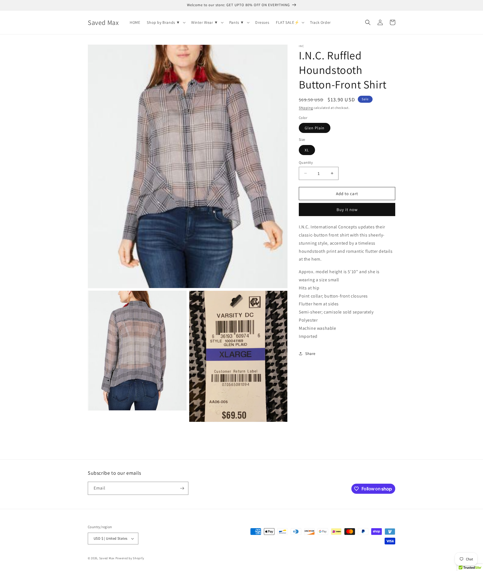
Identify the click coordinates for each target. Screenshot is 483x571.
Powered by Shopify (129, 558)
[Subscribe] (182, 488)
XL (307, 149)
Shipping (306, 108)
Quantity (306, 162)
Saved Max (107, 558)
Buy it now (347, 209)
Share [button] (310, 353)
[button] (165, 22)
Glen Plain (315, 127)
